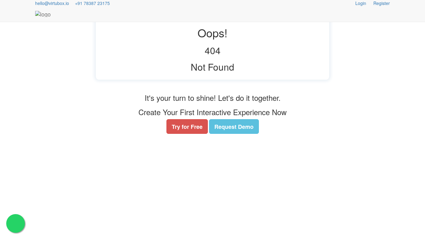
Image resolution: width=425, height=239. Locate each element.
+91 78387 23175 (92, 3)
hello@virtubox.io (52, 3)
